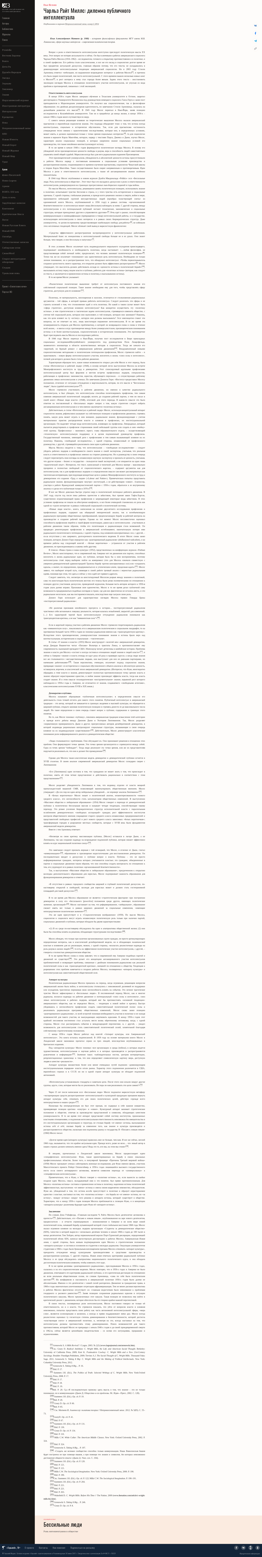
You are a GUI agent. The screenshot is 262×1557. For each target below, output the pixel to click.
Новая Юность (10, 139)
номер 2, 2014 (93, 24)
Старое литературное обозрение (14, 260)
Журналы (6, 34)
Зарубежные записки (13, 202)
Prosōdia (6, 49)
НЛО (4, 133)
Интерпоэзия (9, 111)
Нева (5, 122)
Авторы (5, 23)
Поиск (5, 39)
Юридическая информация (250, 1553)
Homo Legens (9, 180)
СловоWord (8, 253)
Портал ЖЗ (7, 292)
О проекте (29, 1547)
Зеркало (6, 83)
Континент (8, 208)
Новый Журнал (10, 150)
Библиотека (7, 29)
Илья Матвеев (50, 5)
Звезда (6, 77)
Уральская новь (11, 273)
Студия (6, 267)
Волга (5, 61)
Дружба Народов (11, 72)
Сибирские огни (11, 247)
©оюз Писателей (11, 174)
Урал (5, 161)
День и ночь (9, 197)
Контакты (43, 1547)
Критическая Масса (13, 214)
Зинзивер (7, 89)
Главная (6, 18)
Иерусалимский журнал (15, 100)
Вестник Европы (11, 55)
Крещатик (7, 117)
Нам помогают (59, 1547)
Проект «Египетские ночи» (14, 286)
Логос (5, 219)
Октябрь (7, 236)
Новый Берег (9, 144)
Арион (5, 186)
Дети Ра (6, 66)
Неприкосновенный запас (16, 128)
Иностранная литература (16, 105)
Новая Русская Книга (14, 225)
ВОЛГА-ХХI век (10, 191)
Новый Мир (8, 156)
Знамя (5, 94)
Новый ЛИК (8, 230)
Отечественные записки (15, 242)
